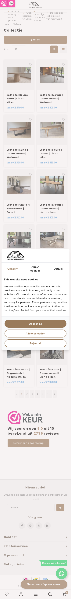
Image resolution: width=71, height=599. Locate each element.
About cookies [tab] (35, 268)
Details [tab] (58, 268)
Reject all (35, 343)
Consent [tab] (12, 268)
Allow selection (35, 333)
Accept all (35, 323)
